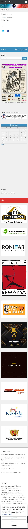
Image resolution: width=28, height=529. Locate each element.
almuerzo (12, 486)
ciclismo (11, 488)
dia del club (20, 490)
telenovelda (22, 501)
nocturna (23, 497)
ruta (15, 499)
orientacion (10, 499)
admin (4, 17)
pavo (13, 499)
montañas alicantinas (11, 497)
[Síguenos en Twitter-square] (18, 49)
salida (18, 499)
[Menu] (26, 2)
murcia (20, 497)
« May (2, 144)
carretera (5, 488)
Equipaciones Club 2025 (8, 469)
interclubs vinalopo (17, 492)
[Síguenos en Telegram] (26, 49)
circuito (13, 490)
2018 (9, 486)
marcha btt (10, 495)
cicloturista (5, 490)
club (16, 490)
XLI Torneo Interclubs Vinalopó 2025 (11, 472)
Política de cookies (6, 514)
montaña (4, 497)
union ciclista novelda (15, 504)
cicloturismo (16, 488)
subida (6, 501)
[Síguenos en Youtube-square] (21, 49)
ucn (5, 503)
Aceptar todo (14, 518)
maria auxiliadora (15, 495)
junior (22, 492)
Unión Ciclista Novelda (7, 2)
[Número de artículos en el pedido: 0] (14, 5)
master (20, 495)
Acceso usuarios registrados (9, 193)
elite (23, 490)
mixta (23, 495)
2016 (6, 486)
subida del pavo (16, 501)
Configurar (14, 525)
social (22, 499)
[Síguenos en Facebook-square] (16, 49)
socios (3, 501)
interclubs (4, 492)
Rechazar (14, 521)
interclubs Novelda (10, 492)
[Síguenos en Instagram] (23, 49)
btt (15, 486)
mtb (18, 497)
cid (11, 490)
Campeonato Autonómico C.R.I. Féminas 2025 (14, 454)
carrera (18, 486)
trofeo (2, 504)
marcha (4, 494)
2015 (2, 486)
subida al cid (11, 501)
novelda (4, 499)
